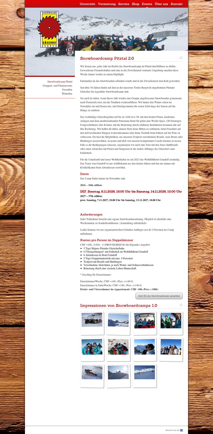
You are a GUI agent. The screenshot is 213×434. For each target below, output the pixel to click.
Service (123, 4)
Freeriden (67, 89)
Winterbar (67, 93)
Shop (135, 4)
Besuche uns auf (172, 430)
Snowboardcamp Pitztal (59, 81)
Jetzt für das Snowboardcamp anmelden (159, 296)
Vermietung (107, 4)
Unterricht (87, 4)
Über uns (161, 4)
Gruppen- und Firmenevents (57, 85)
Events (147, 4)
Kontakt (177, 4)
